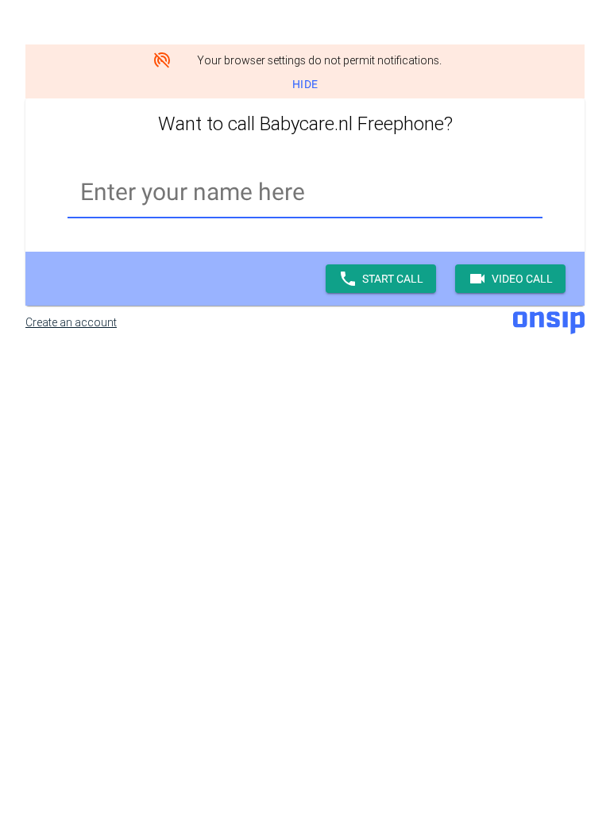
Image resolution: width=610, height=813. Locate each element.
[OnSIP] (549, 322)
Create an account (71, 322)
